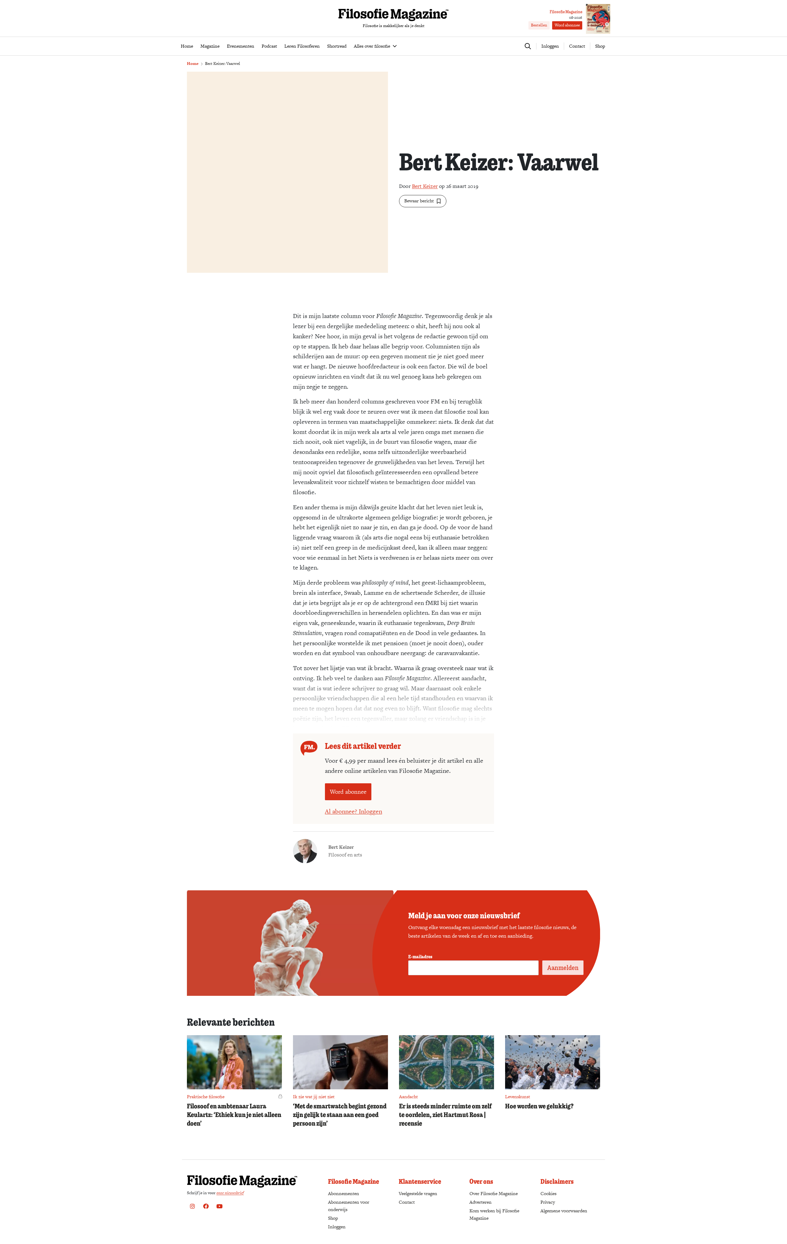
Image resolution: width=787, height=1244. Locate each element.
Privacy (547, 1202)
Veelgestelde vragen (418, 1193)
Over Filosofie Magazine (493, 1193)
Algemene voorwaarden (563, 1210)
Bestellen (539, 25)
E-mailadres (420, 956)
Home (193, 63)
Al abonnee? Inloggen (353, 811)
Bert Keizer (425, 186)
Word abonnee (567, 25)
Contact (577, 46)
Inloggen (337, 1226)
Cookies (548, 1193)
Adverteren (480, 1202)
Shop (600, 46)
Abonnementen (343, 1193)
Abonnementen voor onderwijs (348, 1206)
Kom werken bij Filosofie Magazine (494, 1214)
